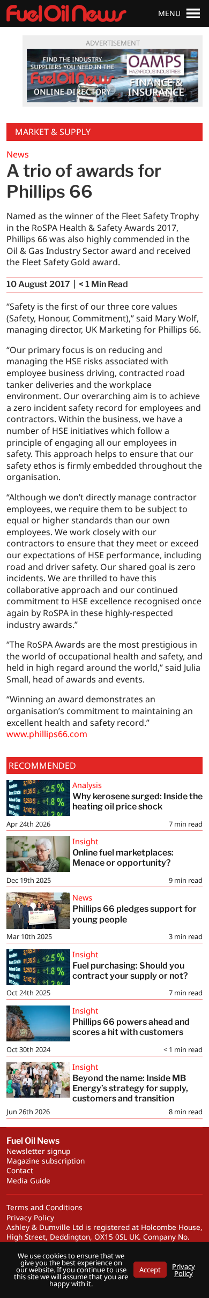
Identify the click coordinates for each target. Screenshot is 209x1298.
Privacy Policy (30, 1217)
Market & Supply (53, 132)
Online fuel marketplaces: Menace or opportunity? (123, 857)
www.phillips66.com (46, 734)
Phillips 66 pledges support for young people (134, 914)
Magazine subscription (45, 1161)
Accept (150, 1269)
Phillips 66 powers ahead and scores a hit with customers (131, 1027)
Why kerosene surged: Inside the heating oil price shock (137, 801)
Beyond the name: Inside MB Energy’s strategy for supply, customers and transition (130, 1088)
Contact (19, 1170)
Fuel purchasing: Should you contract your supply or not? (130, 971)
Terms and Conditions (44, 1207)
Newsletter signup (38, 1151)
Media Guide (28, 1180)
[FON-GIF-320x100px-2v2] (112, 75)
